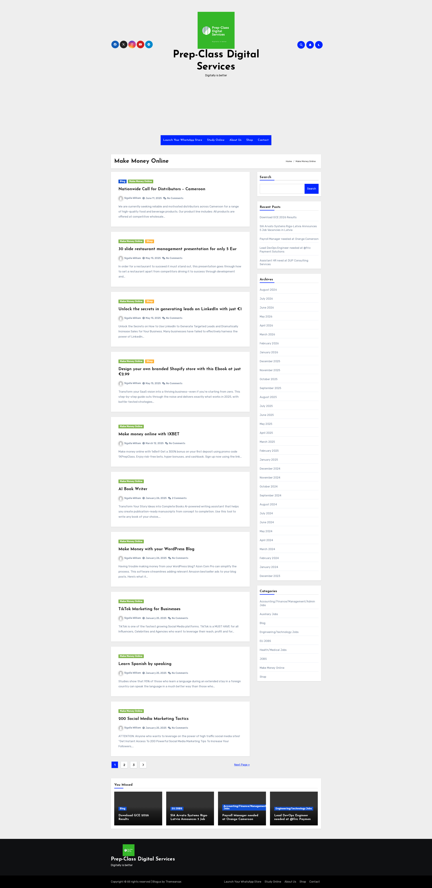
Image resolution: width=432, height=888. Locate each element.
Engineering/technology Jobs (279, 632)
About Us (235, 140)
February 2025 (269, 450)
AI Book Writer (132, 489)
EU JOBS (265, 641)
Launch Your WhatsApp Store (182, 140)
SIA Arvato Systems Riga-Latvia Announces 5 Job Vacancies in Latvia (189, 819)
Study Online (215, 140)
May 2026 (266, 316)
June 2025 (267, 415)
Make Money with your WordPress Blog (156, 549)
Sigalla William (132, 198)
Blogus (156, 881)
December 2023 (270, 576)
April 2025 (266, 432)
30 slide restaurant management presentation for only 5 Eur (177, 249)
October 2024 (269, 486)
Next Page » (242, 764)
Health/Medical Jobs (273, 650)
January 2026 (269, 352)
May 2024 (266, 531)
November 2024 (270, 477)
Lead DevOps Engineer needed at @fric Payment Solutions (293, 819)
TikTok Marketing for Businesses (149, 609)
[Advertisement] (216, 106)
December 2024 (270, 468)
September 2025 (270, 388)
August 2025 (268, 397)
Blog (122, 181)
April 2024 (266, 540)
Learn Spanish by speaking (144, 664)
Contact (263, 140)
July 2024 (266, 513)
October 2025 (268, 379)
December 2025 (270, 361)
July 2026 (266, 298)
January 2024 (269, 567)
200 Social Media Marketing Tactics (153, 719)
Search (266, 177)
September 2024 (270, 495)
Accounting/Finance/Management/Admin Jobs (249, 807)
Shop (249, 140)
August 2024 (268, 504)
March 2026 (267, 334)
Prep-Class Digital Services (143, 859)
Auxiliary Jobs (269, 614)
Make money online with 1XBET (148, 434)
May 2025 (266, 424)
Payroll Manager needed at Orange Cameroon (289, 239)
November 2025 (270, 370)
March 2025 (267, 441)
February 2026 (269, 343)
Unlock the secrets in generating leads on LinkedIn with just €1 (180, 309)
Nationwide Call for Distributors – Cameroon (161, 189)
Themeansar (173, 881)
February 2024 (269, 558)
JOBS (263, 658)
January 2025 (269, 459)
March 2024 (267, 549)
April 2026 (266, 325)
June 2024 (267, 522)
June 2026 (267, 307)
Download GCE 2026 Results (278, 217)
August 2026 (268, 289)
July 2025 (266, 406)
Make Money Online (140, 181)
